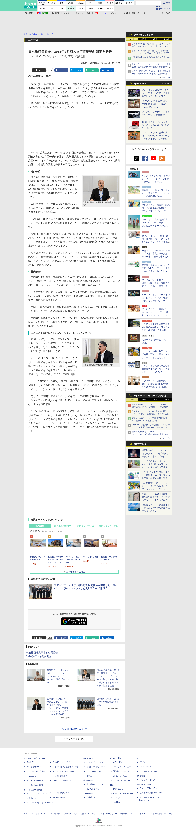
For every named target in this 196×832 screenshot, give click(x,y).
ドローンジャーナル (35, 780)
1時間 (132, 39)
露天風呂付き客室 (62, 526)
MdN (112, 785)
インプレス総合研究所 (36, 771)
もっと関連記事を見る (72, 728)
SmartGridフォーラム (61, 762)
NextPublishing (59, 797)
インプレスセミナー (61, 776)
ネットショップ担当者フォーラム (66, 767)
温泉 (89, 13)
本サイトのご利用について (34, 814)
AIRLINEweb (118, 762)
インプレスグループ (139, 814)
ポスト (41, 70)
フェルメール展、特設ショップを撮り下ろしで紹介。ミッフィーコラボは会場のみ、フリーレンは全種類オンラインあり (151, 46)
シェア (63, 70)
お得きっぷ (78, 13)
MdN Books (118, 789)
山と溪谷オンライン (95, 784)
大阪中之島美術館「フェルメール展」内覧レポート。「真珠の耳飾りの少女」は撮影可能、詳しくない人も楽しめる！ (151, 73)
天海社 (143, 762)
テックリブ (114, 798)
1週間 (155, 39)
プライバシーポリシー (108, 814)
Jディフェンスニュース (123, 767)
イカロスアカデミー (121, 780)
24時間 (143, 39)
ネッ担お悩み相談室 (35, 785)
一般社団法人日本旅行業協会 (42, 652)
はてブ (78, 70)
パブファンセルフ (147, 780)
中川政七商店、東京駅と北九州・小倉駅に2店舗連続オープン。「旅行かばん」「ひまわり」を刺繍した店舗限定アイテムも (156, 211)
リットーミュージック (96, 762)
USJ (126, 13)
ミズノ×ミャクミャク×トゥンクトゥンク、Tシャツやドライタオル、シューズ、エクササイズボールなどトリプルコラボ (156, 181)
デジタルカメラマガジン (37, 794)
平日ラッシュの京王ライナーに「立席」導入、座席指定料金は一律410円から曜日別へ (156, 253)
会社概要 (124, 814)
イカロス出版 (115, 758)
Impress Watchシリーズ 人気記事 (150, 395)
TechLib (116, 802)
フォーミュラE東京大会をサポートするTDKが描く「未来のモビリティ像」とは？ (156, 93)
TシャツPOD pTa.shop (150, 788)
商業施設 (135, 13)
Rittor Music (88, 758)
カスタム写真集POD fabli (151, 793)
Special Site (140, 83)
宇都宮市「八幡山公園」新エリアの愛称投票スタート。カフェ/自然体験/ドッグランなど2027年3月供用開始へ (151, 53)
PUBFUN (141, 776)
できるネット (32, 798)
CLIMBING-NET (93, 789)
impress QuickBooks (148, 771)
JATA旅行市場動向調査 (38, 656)
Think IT (30, 762)
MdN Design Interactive (123, 794)
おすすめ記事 (140, 444)
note (94, 70)
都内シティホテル (85, 526)
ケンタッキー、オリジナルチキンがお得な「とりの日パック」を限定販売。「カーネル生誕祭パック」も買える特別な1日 (151, 413)
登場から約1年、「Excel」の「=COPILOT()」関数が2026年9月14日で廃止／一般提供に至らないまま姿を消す (151, 407)
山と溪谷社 (88, 780)
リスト (50, 70)
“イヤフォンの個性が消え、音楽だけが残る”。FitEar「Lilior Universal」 (155, 104)
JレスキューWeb (120, 776)
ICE (138, 758)
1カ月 (166, 39)
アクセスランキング (143, 35)
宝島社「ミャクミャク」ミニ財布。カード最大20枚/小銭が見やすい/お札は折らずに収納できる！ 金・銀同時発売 (151, 67)
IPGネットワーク (144, 784)
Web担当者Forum (34, 767)
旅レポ (66, 13)
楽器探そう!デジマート (96, 767)
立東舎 (89, 776)
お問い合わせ (54, 814)
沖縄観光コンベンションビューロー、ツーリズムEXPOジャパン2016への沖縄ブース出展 (58, 676)
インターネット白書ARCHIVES (40, 803)
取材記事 (56, 13)
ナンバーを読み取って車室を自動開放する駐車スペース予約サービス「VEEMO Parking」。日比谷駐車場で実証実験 (156, 372)
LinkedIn (109, 70)
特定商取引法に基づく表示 (162, 814)
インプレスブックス (61, 793)
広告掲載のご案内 (70, 814)
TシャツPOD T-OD (95, 771)
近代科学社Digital (94, 797)
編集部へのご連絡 (88, 814)
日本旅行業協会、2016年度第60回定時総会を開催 (108, 702)
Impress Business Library (63, 771)
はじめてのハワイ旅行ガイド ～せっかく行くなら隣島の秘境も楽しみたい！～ (156, 507)
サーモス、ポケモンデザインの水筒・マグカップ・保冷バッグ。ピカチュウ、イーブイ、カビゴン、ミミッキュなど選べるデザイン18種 (156, 300)
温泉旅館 (40, 526)
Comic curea (145, 767)
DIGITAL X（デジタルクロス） (65, 780)
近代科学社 (88, 794)
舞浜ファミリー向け (108, 526)
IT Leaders (31, 776)
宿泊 (145, 13)
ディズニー (115, 13)
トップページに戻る (74, 739)
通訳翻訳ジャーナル (121, 771)
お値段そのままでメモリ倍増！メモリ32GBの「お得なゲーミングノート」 (155, 124)
